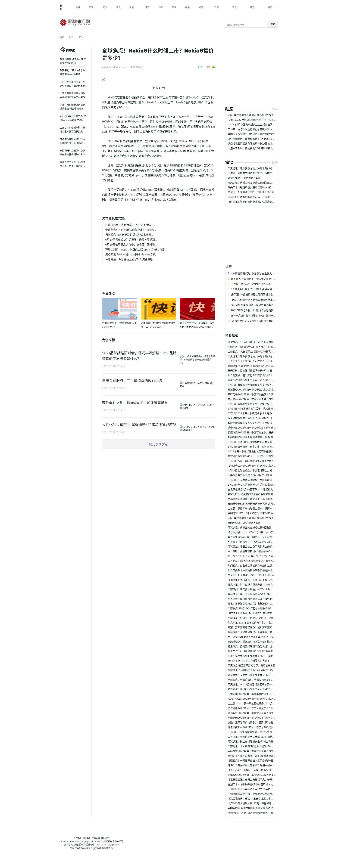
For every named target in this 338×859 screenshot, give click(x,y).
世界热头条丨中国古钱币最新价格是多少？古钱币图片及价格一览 (263, 570)
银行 (201, 7)
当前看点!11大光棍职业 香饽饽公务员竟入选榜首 (254, 351)
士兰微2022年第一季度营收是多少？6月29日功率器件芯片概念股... (265, 703)
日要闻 (67, 50)
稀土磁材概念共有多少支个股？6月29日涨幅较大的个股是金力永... (264, 418)
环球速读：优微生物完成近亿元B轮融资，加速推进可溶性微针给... (264, 182)
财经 (78, 7)
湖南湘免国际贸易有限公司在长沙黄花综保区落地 (255, 143)
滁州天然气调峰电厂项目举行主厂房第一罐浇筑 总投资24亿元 (73, 165)
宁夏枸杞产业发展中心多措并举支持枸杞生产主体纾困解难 (72, 154)
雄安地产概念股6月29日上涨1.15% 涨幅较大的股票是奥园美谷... (263, 456)
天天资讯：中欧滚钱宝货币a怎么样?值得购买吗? (254, 736)
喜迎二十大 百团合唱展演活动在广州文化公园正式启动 (258, 784)
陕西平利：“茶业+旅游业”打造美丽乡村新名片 (253, 812)
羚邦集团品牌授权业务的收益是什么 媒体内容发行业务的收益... (262, 437)
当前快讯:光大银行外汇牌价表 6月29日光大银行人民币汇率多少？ (264, 670)
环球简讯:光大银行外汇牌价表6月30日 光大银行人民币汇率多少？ (264, 365)
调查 (252, 7)
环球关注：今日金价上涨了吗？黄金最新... (130, 259)
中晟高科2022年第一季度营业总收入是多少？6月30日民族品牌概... (265, 399)
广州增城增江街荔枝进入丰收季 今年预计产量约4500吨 (258, 788)
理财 (216, 7)
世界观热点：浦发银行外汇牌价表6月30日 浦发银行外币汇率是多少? (265, 375)
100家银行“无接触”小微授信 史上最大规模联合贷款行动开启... (265, 273)
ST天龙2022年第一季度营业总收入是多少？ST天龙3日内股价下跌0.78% (268, 413)
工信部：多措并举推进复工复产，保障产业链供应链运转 (258, 173)
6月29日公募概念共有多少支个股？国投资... (131, 244)
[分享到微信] (213, 67)
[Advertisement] (281, 74)
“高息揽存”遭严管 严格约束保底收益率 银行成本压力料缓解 (263, 299)
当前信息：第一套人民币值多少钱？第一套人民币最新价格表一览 (263, 594)
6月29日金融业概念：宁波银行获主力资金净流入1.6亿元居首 (261, 470)
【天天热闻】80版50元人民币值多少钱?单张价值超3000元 (260, 769)
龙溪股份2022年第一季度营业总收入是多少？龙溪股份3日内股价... (265, 774)
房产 (270, 7)
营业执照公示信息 (104, 847)
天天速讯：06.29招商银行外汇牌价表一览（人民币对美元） (261, 684)
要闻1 (91, 7)
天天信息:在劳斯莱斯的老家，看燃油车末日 (251, 665)
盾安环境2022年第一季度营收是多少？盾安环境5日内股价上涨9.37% (266, 427)
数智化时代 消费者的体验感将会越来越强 (250, 494)
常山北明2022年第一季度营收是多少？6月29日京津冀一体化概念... (265, 717)
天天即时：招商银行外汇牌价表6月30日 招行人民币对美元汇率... (263, 370)
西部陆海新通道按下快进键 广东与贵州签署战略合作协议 (259, 498)
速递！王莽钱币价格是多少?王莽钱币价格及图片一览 (257, 722)
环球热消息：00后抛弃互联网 (244, 177)
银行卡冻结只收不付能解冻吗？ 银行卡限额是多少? (259, 315)
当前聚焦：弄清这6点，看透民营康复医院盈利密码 (256, 679)
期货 (147, 7)
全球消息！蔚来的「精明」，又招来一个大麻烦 (253, 617)
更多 (274, 109)
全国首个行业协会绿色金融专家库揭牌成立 (251, 133)
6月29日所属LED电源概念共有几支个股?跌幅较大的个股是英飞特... (265, 460)
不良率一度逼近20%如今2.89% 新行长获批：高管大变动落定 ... (266, 283)
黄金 (131, 7)
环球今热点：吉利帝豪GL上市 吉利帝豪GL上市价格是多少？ (261, 341)
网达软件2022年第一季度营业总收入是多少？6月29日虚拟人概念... (265, 712)
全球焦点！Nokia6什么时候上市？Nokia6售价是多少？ (258, 346)
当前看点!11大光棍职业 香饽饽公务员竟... (129, 234)
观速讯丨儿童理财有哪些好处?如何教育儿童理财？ (255, 755)
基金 (187, 7)
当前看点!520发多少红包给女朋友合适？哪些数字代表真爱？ (261, 608)
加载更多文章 (158, 444)
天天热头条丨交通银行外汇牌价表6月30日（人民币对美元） (261, 360)
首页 (61, 7)
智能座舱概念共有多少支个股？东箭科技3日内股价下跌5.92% (262, 422)
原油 (174, 7)
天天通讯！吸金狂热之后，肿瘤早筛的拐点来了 (254, 168)
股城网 (139, 66)
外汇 (160, 7)
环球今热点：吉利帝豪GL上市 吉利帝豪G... (130, 225)
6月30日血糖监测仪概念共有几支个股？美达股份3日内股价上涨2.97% (266, 384)
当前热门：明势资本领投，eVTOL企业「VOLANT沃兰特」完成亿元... (266, 196)
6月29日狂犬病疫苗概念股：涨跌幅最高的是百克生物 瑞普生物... (263, 479)
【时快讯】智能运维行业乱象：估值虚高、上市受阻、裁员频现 (262, 201)
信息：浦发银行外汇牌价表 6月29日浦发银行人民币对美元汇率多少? (265, 655)
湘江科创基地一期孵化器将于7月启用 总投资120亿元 (257, 138)
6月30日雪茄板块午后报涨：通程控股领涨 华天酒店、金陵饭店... (263, 403)
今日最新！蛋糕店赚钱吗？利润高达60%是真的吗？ (256, 551)
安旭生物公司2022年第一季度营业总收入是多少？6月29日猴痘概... (265, 698)
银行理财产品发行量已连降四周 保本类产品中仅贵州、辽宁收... (265, 294)
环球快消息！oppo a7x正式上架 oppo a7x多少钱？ (135, 249)
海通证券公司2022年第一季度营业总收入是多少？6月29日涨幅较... (265, 465)
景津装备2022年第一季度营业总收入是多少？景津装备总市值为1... (264, 389)
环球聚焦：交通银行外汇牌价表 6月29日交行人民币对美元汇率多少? (265, 674)
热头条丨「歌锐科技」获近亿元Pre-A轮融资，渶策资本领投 (260, 187)
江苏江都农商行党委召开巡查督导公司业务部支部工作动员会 (72, 85)
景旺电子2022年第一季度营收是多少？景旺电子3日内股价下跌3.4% (265, 394)
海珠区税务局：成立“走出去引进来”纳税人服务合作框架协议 (261, 798)
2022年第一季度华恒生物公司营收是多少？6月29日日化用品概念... (265, 451)
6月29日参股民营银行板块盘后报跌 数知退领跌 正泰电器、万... (263, 484)
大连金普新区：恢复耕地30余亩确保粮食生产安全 (255, 148)
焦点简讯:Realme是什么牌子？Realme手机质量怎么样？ (259, 536)
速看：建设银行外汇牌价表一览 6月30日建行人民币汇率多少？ (262, 380)
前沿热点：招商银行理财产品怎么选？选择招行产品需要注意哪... (263, 646)
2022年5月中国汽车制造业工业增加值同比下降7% (255, 124)
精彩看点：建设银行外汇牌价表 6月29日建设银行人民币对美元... (263, 689)
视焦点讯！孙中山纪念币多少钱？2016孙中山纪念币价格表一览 (263, 584)
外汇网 (120, 841)
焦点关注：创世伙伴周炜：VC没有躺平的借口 (253, 651)
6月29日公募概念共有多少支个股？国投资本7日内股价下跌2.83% (264, 446)
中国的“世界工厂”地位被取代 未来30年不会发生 (254, 513)
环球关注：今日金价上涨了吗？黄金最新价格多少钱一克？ (260, 546)
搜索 (273, 24)
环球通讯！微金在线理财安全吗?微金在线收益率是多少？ (259, 741)
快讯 (118, 7)
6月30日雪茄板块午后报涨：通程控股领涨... (131, 239)
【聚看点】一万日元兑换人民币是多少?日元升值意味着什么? (261, 760)
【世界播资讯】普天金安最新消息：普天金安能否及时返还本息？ (263, 779)
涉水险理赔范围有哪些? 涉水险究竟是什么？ (256, 320)
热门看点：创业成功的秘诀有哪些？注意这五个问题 (256, 565)
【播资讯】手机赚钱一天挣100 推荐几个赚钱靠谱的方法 (258, 579)
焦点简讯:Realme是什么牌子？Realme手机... (131, 254)
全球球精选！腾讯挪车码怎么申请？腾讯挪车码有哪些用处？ (261, 641)
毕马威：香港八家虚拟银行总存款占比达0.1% (252, 129)
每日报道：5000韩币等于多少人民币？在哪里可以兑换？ (259, 555)
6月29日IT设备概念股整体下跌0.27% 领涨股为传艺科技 (259, 731)
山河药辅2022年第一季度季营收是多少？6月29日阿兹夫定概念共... (265, 693)
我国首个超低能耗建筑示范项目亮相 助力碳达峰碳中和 (258, 503)
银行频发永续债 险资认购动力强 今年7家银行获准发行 (260, 304)
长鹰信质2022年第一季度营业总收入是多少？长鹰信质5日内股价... (265, 432)
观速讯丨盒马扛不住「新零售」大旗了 (249, 660)
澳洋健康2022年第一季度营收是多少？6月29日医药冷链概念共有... (265, 708)
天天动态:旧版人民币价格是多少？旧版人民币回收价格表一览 (261, 560)
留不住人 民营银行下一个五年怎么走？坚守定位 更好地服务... (265, 278)
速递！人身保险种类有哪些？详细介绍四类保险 (254, 765)
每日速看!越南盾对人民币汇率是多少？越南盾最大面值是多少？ (263, 636)
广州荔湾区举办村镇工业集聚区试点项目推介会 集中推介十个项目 (264, 793)
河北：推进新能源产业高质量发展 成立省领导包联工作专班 (73, 108)
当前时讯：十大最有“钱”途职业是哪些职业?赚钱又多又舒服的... (262, 746)
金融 (114, 841)
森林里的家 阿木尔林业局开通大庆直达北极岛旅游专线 (258, 808)
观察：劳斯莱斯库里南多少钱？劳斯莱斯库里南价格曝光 (258, 627)
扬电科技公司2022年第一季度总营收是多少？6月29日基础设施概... (265, 727)
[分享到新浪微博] (208, 67)
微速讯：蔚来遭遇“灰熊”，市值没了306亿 (251, 192)
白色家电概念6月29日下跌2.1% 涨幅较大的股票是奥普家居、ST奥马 (265, 489)
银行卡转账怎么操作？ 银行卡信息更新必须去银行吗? (260, 310)
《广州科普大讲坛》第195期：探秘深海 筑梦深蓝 (255, 803)
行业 (105, 7)
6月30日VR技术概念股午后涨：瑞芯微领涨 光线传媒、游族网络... (264, 408)
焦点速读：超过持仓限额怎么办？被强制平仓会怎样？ (257, 598)
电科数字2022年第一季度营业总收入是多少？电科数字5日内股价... (265, 750)
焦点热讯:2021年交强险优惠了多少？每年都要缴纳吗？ (258, 622)
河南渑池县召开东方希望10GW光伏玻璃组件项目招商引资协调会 (73, 120)
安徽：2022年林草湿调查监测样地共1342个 (252, 119)
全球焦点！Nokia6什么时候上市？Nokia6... (130, 229)
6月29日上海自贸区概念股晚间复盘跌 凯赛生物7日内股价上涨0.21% (265, 441)
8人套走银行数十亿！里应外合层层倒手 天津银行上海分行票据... (266, 289)
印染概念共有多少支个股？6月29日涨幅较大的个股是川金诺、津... (264, 475)
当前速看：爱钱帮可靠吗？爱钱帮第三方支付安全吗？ (257, 632)
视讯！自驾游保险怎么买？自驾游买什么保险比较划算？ (258, 603)
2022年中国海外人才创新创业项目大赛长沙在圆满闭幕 (258, 114)
